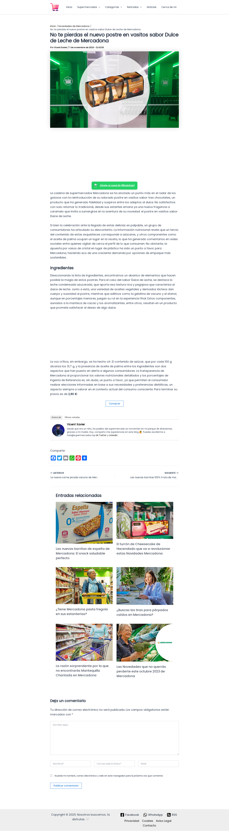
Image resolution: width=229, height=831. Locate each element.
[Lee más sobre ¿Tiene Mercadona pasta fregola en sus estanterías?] (84, 585)
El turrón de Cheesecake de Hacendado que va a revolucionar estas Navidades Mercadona (143, 549)
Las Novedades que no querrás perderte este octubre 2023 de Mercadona (141, 671)
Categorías (112, 7)
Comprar (114, 403)
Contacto (149, 825)
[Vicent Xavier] (58, 430)
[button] (98, 7)
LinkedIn (113, 435)
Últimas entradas (72, 417)
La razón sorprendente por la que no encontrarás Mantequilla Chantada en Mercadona (82, 670)
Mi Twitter (101, 435)
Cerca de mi (168, 7)
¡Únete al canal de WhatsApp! (117, 185)
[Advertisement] (114, 155)
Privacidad (131, 821)
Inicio (69, 7)
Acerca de (56, 417)
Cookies (147, 821)
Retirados (133, 7)
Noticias (151, 7)
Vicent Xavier (76, 424)
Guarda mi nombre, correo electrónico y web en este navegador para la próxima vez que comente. (109, 775)
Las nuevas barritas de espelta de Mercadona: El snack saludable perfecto (83, 553)
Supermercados (87, 7)
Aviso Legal (163, 821)
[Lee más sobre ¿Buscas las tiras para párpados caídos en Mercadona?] (145, 586)
